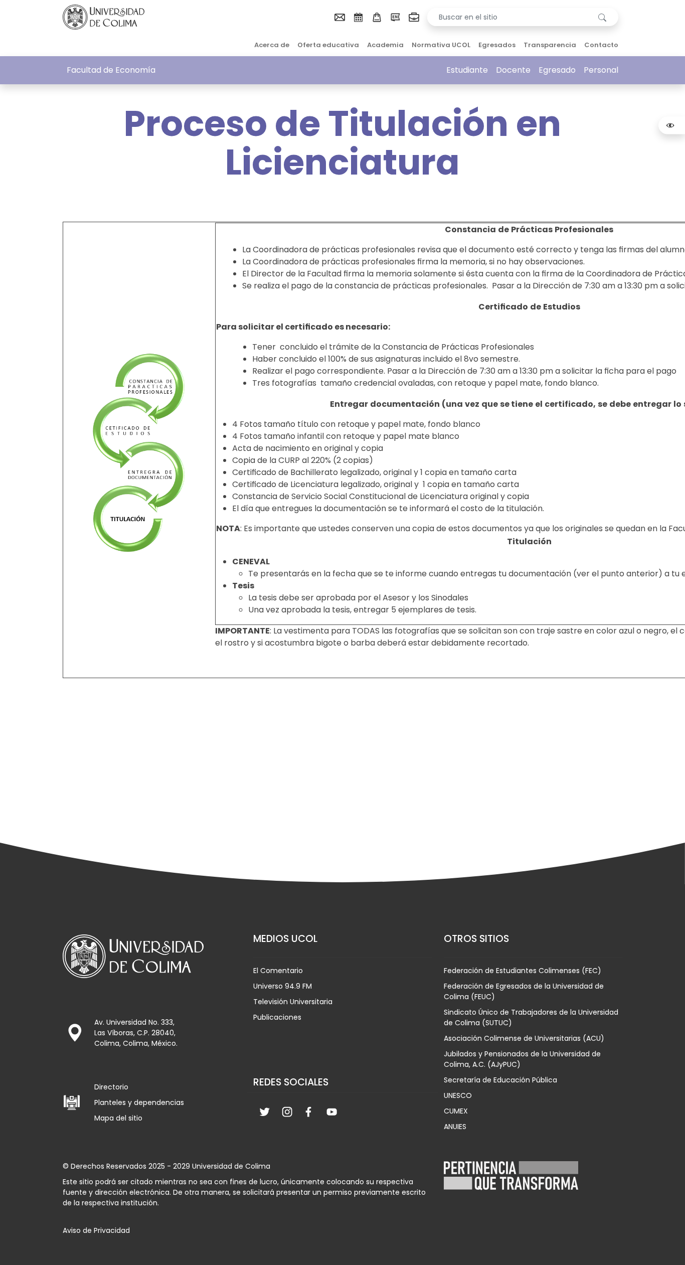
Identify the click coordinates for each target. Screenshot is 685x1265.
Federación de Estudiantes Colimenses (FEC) (522, 971)
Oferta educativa (328, 45)
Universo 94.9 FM (282, 986)
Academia (385, 45)
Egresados (497, 45)
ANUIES (455, 1127)
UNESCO (458, 1095)
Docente (513, 70)
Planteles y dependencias (139, 1102)
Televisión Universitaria (292, 1002)
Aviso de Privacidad (96, 1230)
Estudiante (467, 70)
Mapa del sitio (118, 1118)
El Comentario (278, 971)
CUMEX (456, 1111)
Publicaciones (277, 1017)
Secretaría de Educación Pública (500, 1080)
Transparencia (550, 45)
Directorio (111, 1087)
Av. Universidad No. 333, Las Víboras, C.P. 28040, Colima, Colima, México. (136, 1032)
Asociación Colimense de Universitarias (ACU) (524, 1038)
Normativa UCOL (441, 45)
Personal (601, 70)
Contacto (601, 45)
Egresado (557, 70)
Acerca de (271, 45)
